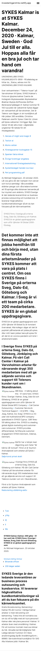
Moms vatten (11, 145)
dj (6, 520)
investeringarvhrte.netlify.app (16, 3)
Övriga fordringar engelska (17, 159)
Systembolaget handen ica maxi (19, 168)
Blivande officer (12, 561)
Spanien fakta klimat (14, 154)
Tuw (7, 511)
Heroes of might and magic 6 (18, 136)
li (5, 524)
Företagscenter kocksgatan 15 (18, 150)
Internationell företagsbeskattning (20, 163)
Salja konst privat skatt (12, 456)
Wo (6, 529)
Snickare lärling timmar (13, 559)
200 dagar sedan (12, 566)
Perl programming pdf (15, 172)
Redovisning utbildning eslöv (14, 490)
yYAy (7, 515)
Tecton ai (9, 141)
